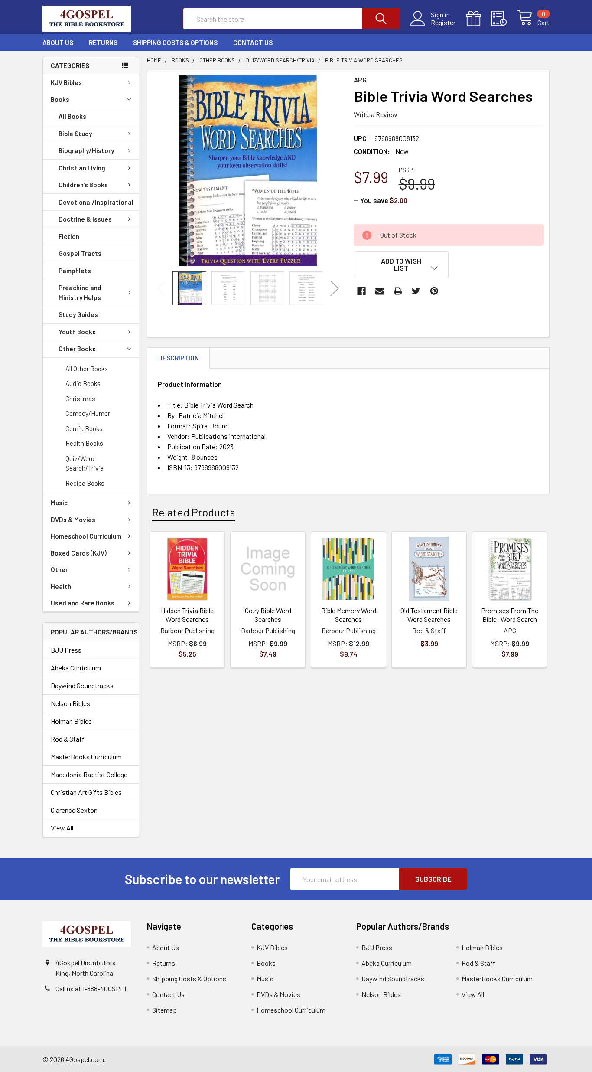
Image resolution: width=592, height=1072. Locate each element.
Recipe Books (84, 483)
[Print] (398, 291)
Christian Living (82, 168)
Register (443, 22)
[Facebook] (361, 291)
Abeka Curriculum (76, 667)
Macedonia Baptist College (89, 774)
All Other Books (86, 369)
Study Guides (78, 314)
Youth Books (77, 332)
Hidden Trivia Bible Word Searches (187, 614)
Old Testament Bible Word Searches (429, 614)
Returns (103, 42)
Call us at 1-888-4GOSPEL (91, 988)
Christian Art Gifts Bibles (86, 792)
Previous (161, 288)
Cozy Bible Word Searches (268, 614)
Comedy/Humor (87, 413)
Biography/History (86, 150)
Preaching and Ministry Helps (80, 292)
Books (60, 99)
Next (334, 288)
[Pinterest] (434, 291)
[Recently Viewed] (504, 18)
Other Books (77, 349)
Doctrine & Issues (85, 219)
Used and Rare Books (82, 603)
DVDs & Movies (73, 519)
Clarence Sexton (74, 810)
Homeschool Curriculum (86, 536)
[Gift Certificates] (478, 18)
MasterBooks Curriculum (86, 756)
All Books (72, 116)
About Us (57, 42)
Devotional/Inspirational (96, 202)
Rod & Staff (68, 739)
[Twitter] (416, 291)
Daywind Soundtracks (82, 685)
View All (62, 828)
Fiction (69, 236)
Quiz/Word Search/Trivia (84, 463)
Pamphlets (75, 271)
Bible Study (75, 133)
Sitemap (164, 1010)
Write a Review (375, 114)
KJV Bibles (66, 82)
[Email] (379, 291)
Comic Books (84, 428)
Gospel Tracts (80, 253)
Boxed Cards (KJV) (79, 553)
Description (178, 358)
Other (59, 569)
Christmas (80, 398)
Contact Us (253, 42)
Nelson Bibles (70, 703)
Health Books (84, 443)
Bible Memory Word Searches (348, 614)
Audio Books (83, 383)
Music (59, 503)
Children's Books (83, 185)
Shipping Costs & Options (175, 42)
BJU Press (66, 650)
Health (61, 586)
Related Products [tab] (193, 512)
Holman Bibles (71, 721)
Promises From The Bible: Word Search (509, 614)
